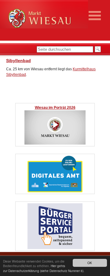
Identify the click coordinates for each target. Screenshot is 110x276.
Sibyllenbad (18, 60)
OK (89, 262)
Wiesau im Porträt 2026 (55, 107)
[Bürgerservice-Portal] (55, 248)
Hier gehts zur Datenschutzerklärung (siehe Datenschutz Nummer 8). (43, 268)
